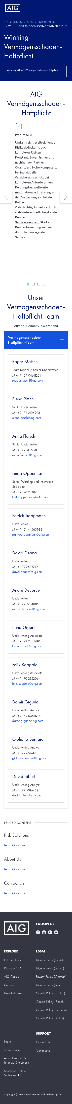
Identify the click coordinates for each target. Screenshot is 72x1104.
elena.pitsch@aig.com (26, 418)
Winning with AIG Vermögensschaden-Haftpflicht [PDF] (32, 71)
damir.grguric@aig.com (27, 721)
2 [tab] (33, 284)
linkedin (50, 932)
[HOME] (6, 22)
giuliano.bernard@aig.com (29, 758)
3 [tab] (38, 284)
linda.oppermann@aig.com (30, 497)
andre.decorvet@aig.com (29, 609)
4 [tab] (44, 284)
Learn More (11, 845)
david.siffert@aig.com (26, 795)
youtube (56, 932)
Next (66, 197)
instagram (44, 932)
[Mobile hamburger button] (62, 8)
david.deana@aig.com (27, 572)
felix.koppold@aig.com (27, 683)
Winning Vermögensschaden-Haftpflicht (33, 46)
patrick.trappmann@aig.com (31, 534)
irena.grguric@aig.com (27, 646)
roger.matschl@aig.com (27, 380)
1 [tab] (28, 284)
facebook (38, 932)
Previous (6, 197)
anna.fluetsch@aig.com (27, 455)
